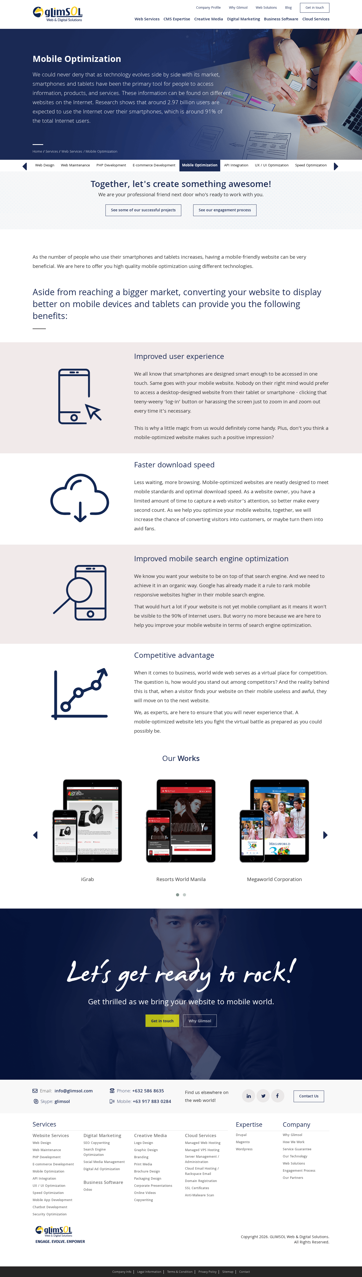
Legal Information (149, 1272)
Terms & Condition (180, 1272)
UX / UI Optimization (272, 165)
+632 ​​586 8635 (148, 1091)
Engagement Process (299, 1171)
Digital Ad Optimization (101, 1169)
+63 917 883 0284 (152, 1102)
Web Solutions (266, 8)
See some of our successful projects (143, 210)
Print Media (143, 1164)
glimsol (62, 1102)
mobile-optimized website (163, 438)
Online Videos (145, 1193)
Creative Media (208, 19)
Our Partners (293, 1178)
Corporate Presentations (153, 1186)
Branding (141, 1157)
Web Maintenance (75, 165)
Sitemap (227, 1272)
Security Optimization (50, 1214)
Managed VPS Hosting (202, 1150)
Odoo (87, 1190)
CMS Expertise (177, 19)
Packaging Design (147, 1179)
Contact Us (309, 1096)
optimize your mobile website (236, 511)
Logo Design (143, 1143)
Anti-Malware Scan (199, 1195)
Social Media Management (104, 1162)
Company (296, 1126)
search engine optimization (280, 626)
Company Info (121, 1272)
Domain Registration (201, 1181)
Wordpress (244, 1149)
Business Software (281, 19)
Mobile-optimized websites (233, 483)
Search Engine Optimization (94, 1152)
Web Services (147, 19)
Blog (288, 8)
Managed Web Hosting (202, 1143)
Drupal (241, 1135)
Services (52, 152)
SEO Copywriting (96, 1143)
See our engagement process (225, 210)
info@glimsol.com (74, 1091)
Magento (243, 1142)
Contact (244, 1272)
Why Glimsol (238, 8)
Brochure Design (147, 1172)
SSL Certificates (197, 1188)
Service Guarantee (297, 1149)
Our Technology (295, 1157)
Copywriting (143, 1200)
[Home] (58, 14)
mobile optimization (164, 267)
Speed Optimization (311, 165)
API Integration (236, 165)
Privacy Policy (207, 1272)
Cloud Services (315, 19)
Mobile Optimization (200, 165)
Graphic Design (146, 1150)
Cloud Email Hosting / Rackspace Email (202, 1171)
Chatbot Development (50, 1207)
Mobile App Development (52, 1200)
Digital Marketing (243, 19)
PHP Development (111, 165)
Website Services (51, 1136)
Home (37, 152)
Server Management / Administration (202, 1160)
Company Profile (208, 8)
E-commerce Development (154, 165)
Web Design (44, 165)
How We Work (293, 1142)
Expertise (249, 1126)
